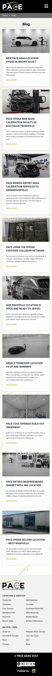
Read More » (12, 80)
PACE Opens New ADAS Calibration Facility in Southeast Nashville (21, 122)
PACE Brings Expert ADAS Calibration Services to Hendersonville (22, 187)
